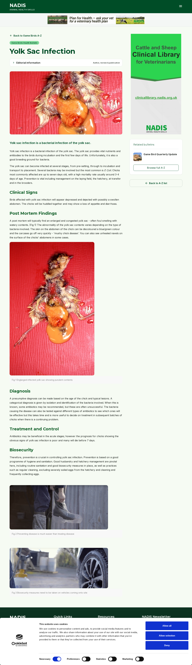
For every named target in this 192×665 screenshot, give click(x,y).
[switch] (86, 659)
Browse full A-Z (156, 167)
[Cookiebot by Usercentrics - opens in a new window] (19, 644)
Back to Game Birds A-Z (26, 35)
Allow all (167, 625)
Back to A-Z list (156, 183)
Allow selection (167, 635)
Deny (167, 645)
